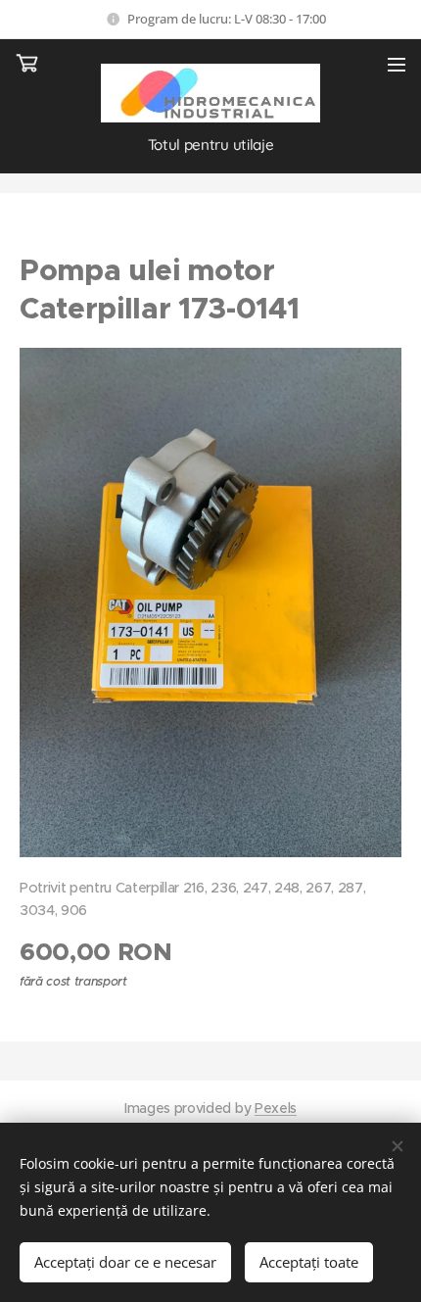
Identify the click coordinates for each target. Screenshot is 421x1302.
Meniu (396, 63)
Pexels (276, 1108)
